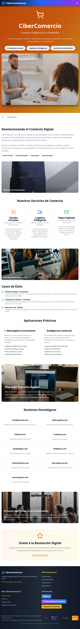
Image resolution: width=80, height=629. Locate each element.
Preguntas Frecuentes (51, 606)
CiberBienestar (46, 576)
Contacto (65, 618)
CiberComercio (46, 583)
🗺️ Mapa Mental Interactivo (54, 601)
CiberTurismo (6, 602)
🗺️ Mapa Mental (54, 618)
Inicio (46, 618)
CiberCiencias (6, 596)
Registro (46, 596)
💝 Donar (75, 618)
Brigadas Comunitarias (9, 605)
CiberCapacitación (47, 579)
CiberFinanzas (46, 586)
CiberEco (4, 599)
